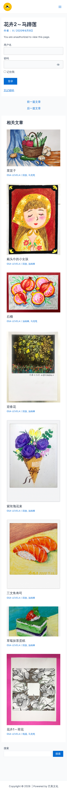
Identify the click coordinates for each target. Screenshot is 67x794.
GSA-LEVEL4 (13, 175)
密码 (6, 58)
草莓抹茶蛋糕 (16, 640)
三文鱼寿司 (14, 593)
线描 (25, 734)
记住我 (10, 71)
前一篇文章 (34, 102)
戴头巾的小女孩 (17, 259)
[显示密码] (58, 64)
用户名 (8, 44)
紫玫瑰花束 (14, 506)
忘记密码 (9, 90)
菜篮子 (11, 170)
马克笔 (31, 175)
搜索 (6, 748)
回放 (25, 175)
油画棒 (31, 264)
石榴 (10, 316)
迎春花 (11, 406)
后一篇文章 (34, 108)
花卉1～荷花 (15, 729)
